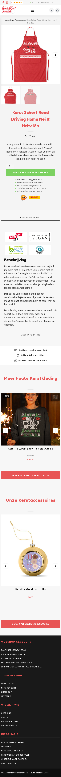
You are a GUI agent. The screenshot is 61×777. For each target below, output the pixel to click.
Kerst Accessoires (17, 20)
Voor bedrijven (10, 721)
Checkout (6, 692)
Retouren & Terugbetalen (15, 755)
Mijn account (8, 688)
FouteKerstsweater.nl (13, 650)
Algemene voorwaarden (14, 759)
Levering (6, 696)
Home (6, 20)
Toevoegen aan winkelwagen (30, 172)
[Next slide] (55, 55)
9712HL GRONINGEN (11, 658)
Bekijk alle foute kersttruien (30, 475)
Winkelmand (7, 684)
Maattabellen (8, 763)
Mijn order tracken (12, 751)
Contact (6, 717)
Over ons (6, 713)
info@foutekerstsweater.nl (17, 662)
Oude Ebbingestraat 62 (14, 654)
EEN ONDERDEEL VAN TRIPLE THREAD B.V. (21, 667)
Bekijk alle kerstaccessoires (30, 623)
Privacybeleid (9, 726)
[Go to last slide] (5, 430)
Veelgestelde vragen (12, 742)
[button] (10, 95)
